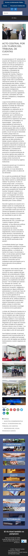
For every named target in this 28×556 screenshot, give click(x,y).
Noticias (6, 419)
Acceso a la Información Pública (14, 2)
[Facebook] (11, 9)
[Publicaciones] (14, 489)
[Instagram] (15, 9)
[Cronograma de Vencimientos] (14, 505)
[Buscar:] (12, 13)
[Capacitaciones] (14, 445)
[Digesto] (14, 475)
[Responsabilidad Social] (14, 459)
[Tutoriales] (14, 519)
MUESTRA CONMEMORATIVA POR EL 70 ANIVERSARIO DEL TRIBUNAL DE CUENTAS (12, 423)
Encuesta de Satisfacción (17, 5)
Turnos (5, 5)
